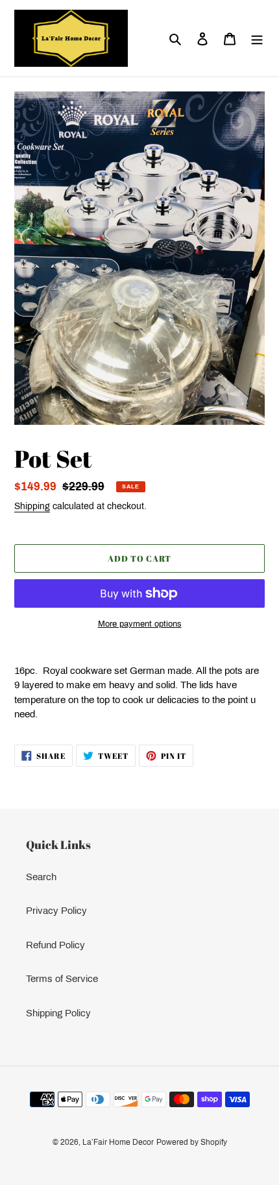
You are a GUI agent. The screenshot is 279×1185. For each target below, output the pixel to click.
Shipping (32, 506)
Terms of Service (62, 979)
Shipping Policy (58, 1013)
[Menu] (257, 39)
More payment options (140, 623)
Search (41, 877)
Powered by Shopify (191, 1142)
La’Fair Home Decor (118, 1142)
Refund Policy (55, 945)
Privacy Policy (56, 910)
